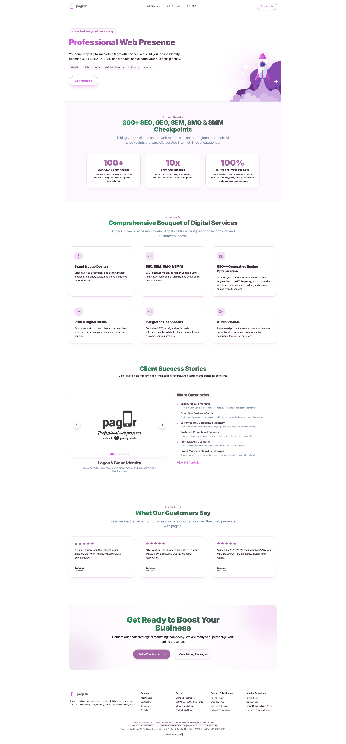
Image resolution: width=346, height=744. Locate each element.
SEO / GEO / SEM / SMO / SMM (190, 702)
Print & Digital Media (185, 710)
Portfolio (144, 710)
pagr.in (159, 722)
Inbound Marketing (184, 706)
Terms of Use (252, 702)
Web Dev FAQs (217, 702)
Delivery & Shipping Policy (258, 710)
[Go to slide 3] (119, 454)
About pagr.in (146, 698)
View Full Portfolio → (189, 462)
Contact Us (146, 702)
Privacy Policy (252, 698)
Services (145, 706)
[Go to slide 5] (125, 454)
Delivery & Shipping (220, 706)
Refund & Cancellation (221, 710)
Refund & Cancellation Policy (259, 706)
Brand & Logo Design (185, 698)
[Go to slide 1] (112, 454)
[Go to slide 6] (128, 454)
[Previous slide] (77, 425)
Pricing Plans (217, 698)
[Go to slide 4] (122, 454)
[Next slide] (162, 425)
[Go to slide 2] (116, 454)
